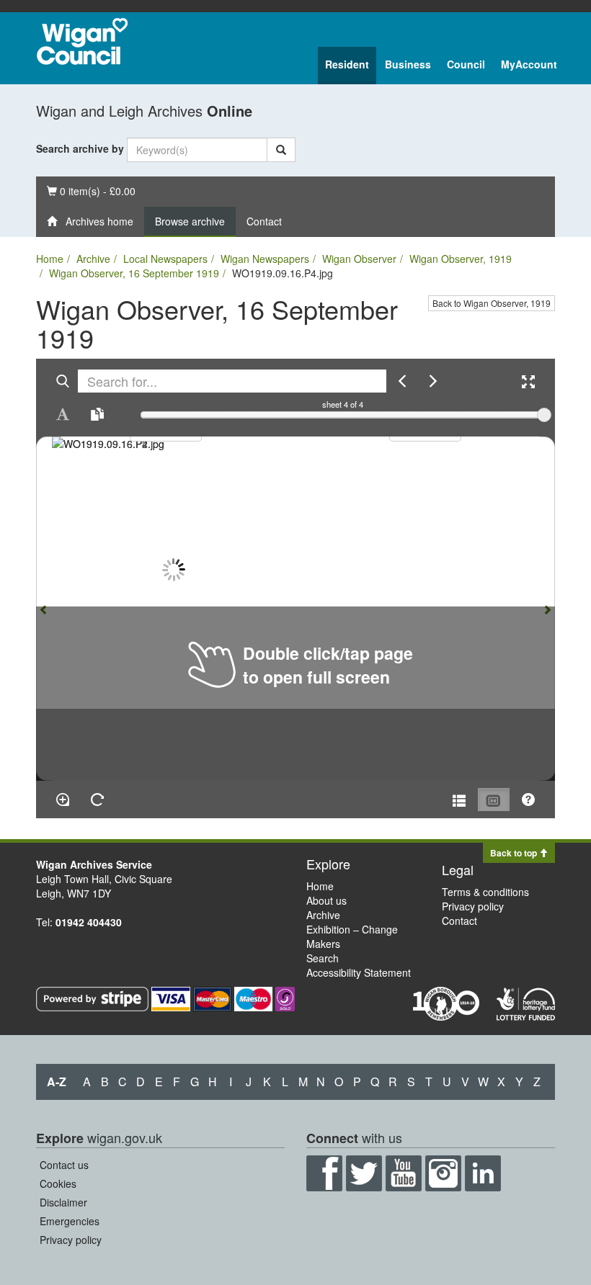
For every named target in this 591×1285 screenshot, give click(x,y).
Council (466, 64)
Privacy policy (473, 906)
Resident (347, 64)
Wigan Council (82, 41)
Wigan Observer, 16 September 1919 (134, 273)
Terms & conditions (485, 892)
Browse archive (190, 221)
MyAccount (529, 64)
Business (408, 64)
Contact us (64, 1165)
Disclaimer (63, 1202)
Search (322, 958)
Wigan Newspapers (265, 258)
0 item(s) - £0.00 (90, 190)
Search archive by (80, 148)
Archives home (95, 221)
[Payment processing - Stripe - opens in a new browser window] (93, 997)
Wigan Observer (359, 258)
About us (326, 900)
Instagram (443, 1173)
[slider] (544, 415)
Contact (264, 221)
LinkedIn (483, 1173)
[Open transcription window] (97, 414)
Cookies (58, 1183)
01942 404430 (88, 922)
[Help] (528, 799)
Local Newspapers (165, 258)
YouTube (404, 1173)
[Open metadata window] (459, 799)
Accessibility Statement (358, 972)
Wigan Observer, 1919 (460, 258)
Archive (93, 258)
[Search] (281, 150)
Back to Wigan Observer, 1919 (491, 303)
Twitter (364, 1173)
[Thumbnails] (494, 799)
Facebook (324, 1173)
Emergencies (69, 1221)
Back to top (514, 852)
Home (49, 258)
